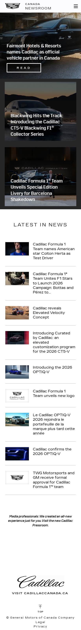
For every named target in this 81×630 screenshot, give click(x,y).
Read (24, 68)
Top (40, 612)
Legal (40, 622)
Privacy (40, 626)
